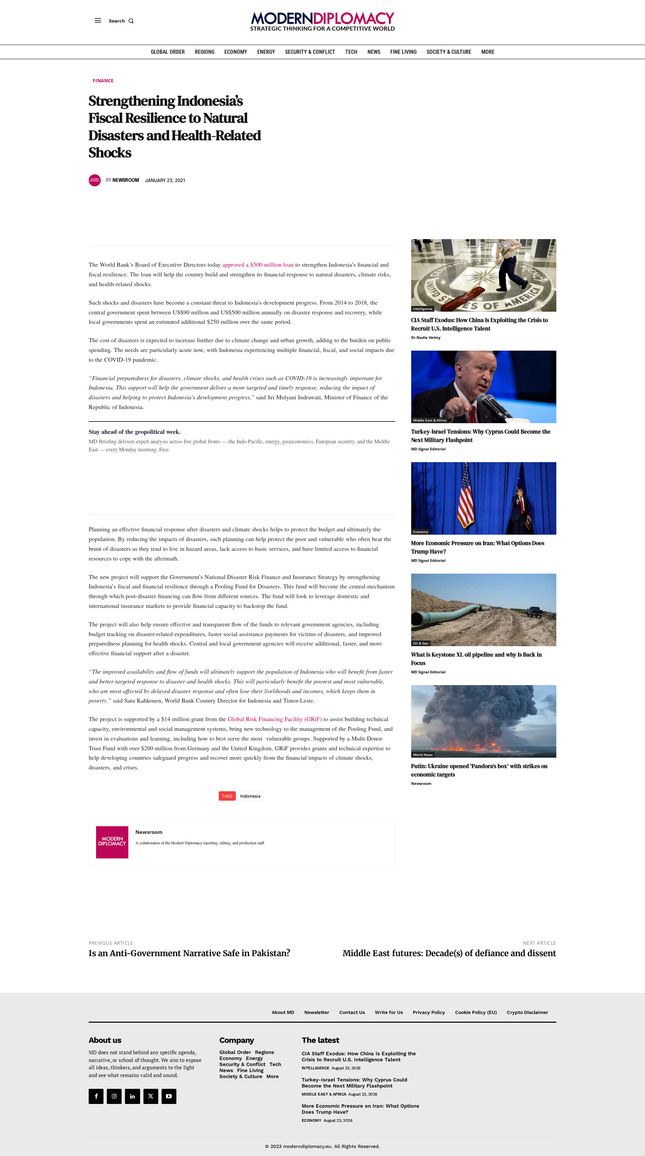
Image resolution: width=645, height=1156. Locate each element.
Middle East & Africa (429, 420)
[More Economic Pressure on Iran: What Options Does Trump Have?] (483, 498)
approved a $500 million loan (258, 264)
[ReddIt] (157, 200)
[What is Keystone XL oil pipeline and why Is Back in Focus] (483, 610)
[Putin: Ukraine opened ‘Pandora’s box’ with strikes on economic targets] (483, 721)
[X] (111, 200)
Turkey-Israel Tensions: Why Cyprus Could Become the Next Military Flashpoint (354, 1083)
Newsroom (126, 180)
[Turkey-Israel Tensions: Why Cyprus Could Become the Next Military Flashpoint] (483, 387)
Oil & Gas (420, 643)
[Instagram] (114, 1096)
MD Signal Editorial (428, 448)
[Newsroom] (96, 180)
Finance (103, 80)
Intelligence (422, 308)
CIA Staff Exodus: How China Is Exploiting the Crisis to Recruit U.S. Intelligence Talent (479, 324)
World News (423, 754)
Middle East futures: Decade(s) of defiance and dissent (449, 953)
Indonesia (250, 796)
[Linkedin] (141, 200)
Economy (420, 531)
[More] (188, 200)
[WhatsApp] (126, 200)
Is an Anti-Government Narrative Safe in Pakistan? (189, 953)
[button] (122, 21)
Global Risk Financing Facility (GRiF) (275, 719)
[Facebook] (95, 200)
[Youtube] (169, 1096)
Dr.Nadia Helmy (425, 337)
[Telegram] (172, 200)
